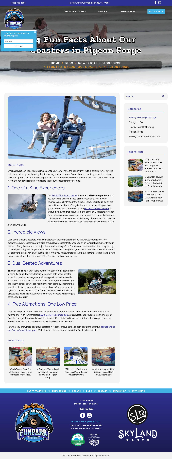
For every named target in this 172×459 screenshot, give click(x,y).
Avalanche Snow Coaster (96, 208)
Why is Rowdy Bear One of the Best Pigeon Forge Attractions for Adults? (154, 165)
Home (55, 63)
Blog (69, 63)
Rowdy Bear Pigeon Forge (99, 63)
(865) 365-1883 (18, 3)
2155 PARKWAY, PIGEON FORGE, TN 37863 (90, 3)
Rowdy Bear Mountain (80, 455)
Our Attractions (74, 11)
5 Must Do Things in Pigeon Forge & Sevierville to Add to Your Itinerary (154, 181)
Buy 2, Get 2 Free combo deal (53, 314)
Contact (102, 391)
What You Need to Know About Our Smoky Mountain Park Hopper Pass (154, 196)
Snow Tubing (59, 391)
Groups (102, 11)
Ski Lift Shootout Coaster (64, 195)
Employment (128, 11)
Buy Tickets (156, 11)
